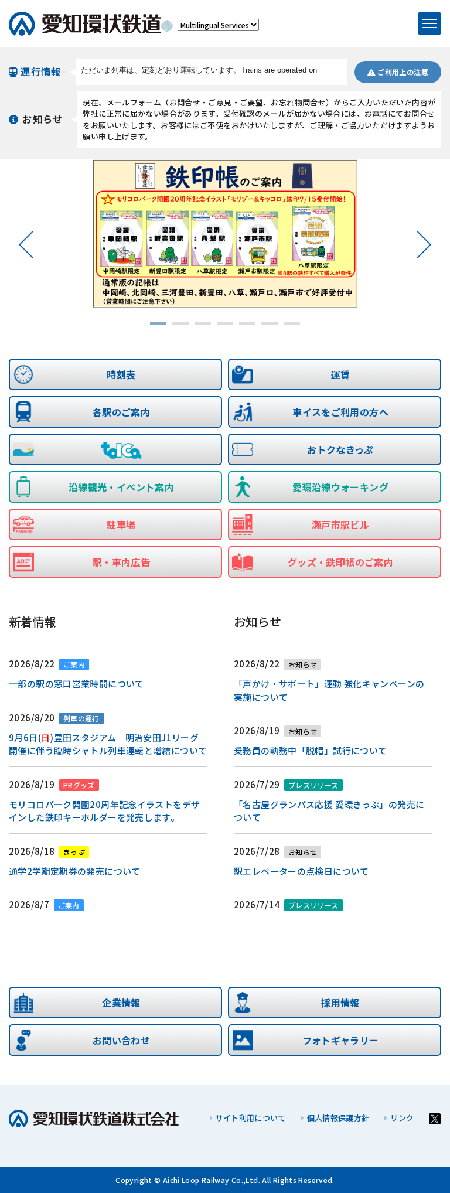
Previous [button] (27, 244)
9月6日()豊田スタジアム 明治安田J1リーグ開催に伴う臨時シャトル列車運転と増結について (108, 744)
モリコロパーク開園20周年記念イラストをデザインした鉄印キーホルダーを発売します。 (104, 811)
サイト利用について (250, 1117)
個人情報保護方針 (338, 1117)
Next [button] (423, 244)
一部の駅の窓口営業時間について (76, 683)
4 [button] (225, 324)
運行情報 (41, 71)
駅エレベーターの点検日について (301, 871)
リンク (402, 1117)
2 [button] (180, 324)
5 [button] (247, 324)
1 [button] (158, 324)
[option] (225, 234)
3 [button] (203, 324)
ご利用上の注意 (402, 72)
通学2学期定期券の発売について (75, 871)
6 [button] (269, 324)
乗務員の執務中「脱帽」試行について (310, 750)
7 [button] (292, 324)
